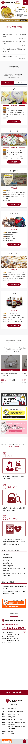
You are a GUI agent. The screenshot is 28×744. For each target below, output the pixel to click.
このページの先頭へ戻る (15, 692)
